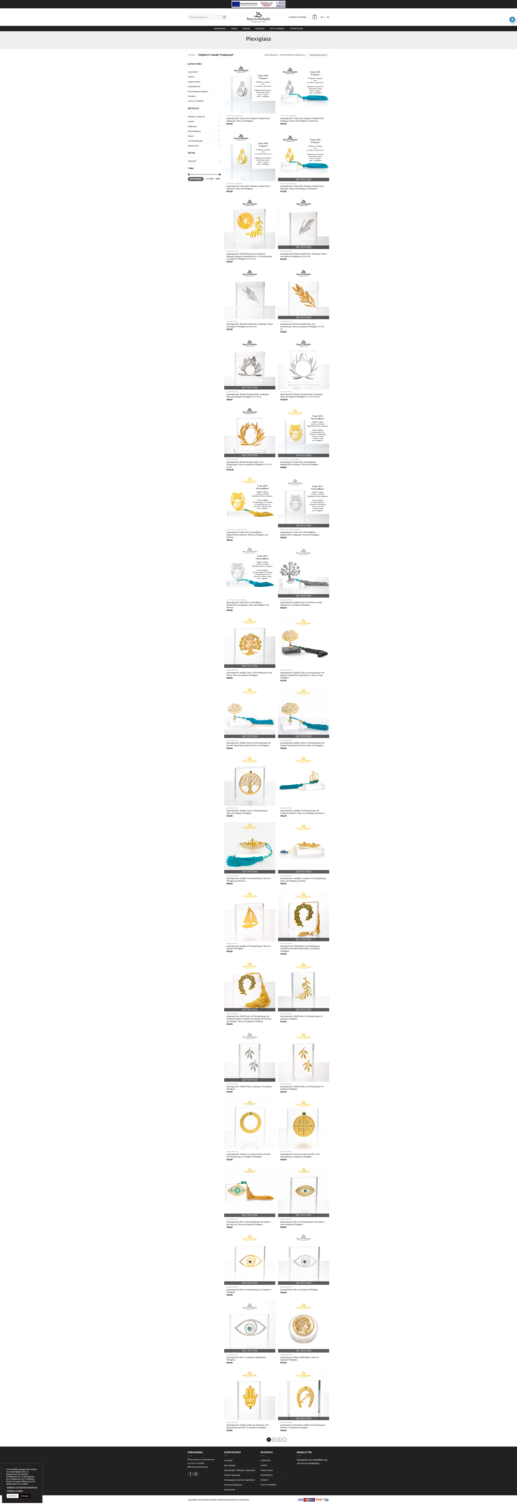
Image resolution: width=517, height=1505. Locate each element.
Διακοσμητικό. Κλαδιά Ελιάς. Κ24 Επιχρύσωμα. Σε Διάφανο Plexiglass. (302, 1087)
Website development (226, 1500)
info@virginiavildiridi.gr (199, 1467)
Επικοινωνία (229, 1490)
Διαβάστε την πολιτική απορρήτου (22, 1487)
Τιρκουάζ (192, 161)
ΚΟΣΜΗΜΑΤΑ (220, 28)
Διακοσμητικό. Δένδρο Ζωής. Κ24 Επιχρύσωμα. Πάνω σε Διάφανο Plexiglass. (247, 812)
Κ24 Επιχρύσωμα (195, 141)
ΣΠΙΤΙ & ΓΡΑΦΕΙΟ (277, 28)
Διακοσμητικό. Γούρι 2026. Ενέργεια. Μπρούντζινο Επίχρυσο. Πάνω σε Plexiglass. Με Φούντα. (302, 187)
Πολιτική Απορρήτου (233, 1485)
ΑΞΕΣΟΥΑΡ (259, 28)
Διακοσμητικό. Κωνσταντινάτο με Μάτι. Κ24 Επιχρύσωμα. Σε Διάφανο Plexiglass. (299, 1155)
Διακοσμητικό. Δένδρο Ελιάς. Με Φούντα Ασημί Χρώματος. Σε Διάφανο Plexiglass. (301, 603)
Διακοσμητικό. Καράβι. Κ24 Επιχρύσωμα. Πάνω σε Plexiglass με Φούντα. (248, 879)
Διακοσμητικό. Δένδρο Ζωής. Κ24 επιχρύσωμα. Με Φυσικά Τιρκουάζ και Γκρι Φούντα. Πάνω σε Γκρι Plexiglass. (302, 675)
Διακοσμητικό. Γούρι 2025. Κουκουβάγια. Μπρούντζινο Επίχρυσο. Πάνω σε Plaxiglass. (299, 463)
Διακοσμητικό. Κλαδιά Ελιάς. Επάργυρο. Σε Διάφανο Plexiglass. (249, 1087)
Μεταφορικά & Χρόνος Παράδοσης (239, 1480)
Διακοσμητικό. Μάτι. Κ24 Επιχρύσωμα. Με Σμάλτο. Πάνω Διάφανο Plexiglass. (302, 1223)
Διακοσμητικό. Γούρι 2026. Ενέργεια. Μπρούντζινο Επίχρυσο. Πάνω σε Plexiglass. (248, 187)
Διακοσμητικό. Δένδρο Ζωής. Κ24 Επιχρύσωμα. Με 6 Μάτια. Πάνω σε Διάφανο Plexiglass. (249, 674)
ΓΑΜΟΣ (234, 28)
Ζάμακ (190, 136)
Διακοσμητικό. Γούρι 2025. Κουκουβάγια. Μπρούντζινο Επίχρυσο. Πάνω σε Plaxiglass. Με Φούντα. (247, 534)
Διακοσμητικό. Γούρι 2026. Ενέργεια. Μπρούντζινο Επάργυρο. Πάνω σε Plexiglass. (248, 119)
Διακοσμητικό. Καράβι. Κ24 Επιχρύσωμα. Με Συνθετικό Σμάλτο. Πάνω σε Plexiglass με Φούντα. (302, 812)
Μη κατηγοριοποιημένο (198, 91)
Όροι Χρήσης (229, 1465)
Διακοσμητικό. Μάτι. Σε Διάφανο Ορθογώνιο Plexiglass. (246, 1358)
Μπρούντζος (193, 146)
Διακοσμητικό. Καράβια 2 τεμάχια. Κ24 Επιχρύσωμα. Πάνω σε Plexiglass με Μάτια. (303, 879)
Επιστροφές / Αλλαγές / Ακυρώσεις (239, 1470)
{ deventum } (243, 1500)
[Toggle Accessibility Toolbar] (512, 19)
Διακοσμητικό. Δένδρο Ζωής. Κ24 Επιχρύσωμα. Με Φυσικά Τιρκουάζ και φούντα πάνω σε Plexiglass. (248, 744)
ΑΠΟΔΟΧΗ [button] (12, 1496)
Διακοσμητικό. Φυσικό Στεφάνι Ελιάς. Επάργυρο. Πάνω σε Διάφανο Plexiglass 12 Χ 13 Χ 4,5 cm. (301, 395)
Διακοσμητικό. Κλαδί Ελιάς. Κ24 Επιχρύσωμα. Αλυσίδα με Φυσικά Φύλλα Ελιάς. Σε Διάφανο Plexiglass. (300, 948)
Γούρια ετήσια (296, 28)
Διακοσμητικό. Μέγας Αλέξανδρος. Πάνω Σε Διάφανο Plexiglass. (299, 1358)
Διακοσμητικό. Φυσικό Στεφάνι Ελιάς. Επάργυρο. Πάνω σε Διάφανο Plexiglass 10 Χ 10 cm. (247, 395)
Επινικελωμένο (194, 131)
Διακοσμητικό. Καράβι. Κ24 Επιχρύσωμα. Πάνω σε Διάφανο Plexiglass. (248, 947)
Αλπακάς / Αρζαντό (196, 117)
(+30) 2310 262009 (197, 1463)
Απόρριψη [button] (25, 1496)
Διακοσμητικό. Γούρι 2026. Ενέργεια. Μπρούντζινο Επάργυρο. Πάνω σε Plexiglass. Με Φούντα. (302, 119)
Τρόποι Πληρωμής (232, 1475)
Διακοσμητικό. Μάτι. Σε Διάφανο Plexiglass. (299, 1290)
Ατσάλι (191, 121)
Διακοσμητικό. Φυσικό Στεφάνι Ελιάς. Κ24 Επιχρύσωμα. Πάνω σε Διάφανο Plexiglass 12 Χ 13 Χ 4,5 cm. (249, 464)
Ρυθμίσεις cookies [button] (15, 1491)
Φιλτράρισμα (196, 179)
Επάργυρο (192, 126)
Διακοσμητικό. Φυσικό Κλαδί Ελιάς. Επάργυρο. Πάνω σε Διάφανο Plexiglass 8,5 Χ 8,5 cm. (303, 255)
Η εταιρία (228, 1460)
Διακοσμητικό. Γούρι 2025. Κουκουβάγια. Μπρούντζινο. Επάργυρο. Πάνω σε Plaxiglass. (300, 533)
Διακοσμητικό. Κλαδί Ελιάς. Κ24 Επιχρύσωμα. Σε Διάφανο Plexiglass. (301, 1017)
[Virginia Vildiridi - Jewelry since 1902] (258, 17)
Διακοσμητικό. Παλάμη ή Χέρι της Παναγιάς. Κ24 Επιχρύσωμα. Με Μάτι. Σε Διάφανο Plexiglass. (247, 1426)
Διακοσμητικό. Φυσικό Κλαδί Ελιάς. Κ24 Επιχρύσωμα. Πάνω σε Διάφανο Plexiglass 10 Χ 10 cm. (302, 326)
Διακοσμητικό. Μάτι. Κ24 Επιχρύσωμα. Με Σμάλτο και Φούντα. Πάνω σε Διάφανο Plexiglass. (248, 1223)
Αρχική (191, 55)
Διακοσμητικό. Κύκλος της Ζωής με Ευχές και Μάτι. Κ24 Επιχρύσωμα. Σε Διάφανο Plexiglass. (248, 1155)
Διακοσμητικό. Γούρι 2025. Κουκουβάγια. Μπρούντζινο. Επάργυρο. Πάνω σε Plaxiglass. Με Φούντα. (247, 604)
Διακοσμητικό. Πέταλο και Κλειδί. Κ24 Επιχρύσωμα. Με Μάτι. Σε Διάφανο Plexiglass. (302, 1426)
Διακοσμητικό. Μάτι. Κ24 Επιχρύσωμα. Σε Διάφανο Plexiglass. (248, 1291)
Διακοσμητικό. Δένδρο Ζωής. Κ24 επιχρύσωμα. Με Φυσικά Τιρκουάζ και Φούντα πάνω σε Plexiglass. (302, 744)
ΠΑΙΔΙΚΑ (246, 28)
